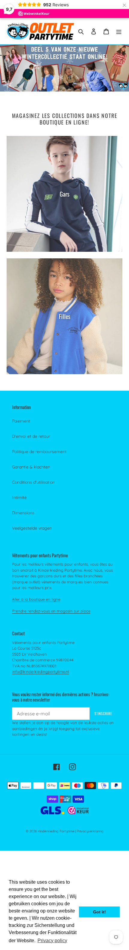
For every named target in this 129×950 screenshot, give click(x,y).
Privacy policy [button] (52, 940)
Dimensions (23, 513)
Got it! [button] (99, 911)
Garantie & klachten (31, 467)
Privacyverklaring (90, 831)
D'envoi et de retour (31, 436)
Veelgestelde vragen (32, 528)
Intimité (19, 497)
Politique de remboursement (39, 451)
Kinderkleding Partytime (56, 831)
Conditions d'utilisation (33, 482)
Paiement (21, 421)
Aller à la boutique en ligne (36, 599)
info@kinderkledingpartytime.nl (40, 671)
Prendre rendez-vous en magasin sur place (51, 611)
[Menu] (118, 31)
